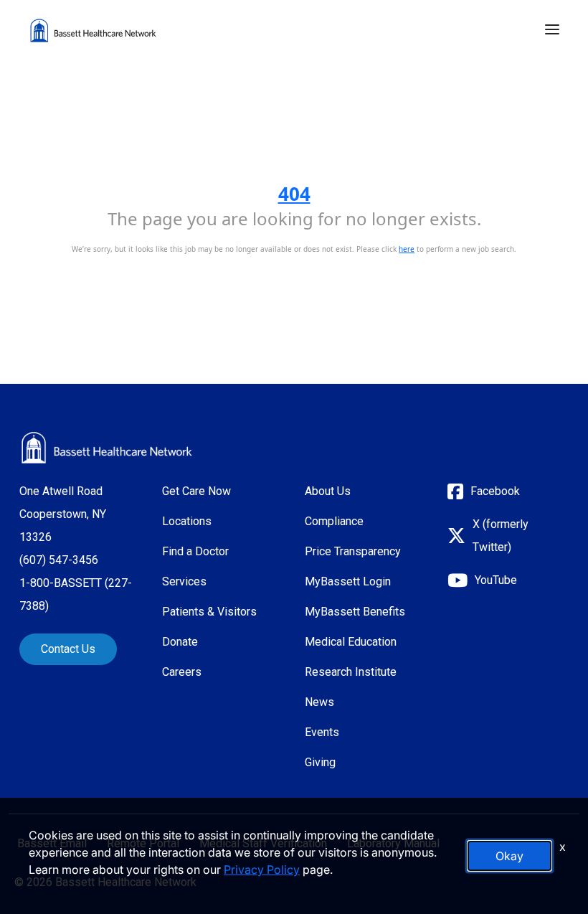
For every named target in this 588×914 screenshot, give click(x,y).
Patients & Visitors (209, 611)
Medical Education (351, 642)
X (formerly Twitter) (500, 535)
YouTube (496, 580)
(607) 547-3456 (58, 560)
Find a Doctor (195, 551)
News (319, 702)
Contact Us (68, 649)
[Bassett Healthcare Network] (106, 448)
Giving (320, 762)
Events (322, 732)
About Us (328, 491)
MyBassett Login (348, 581)
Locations (187, 521)
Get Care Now (196, 491)
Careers (181, 672)
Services (184, 581)
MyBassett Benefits (355, 611)
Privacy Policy (262, 869)
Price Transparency (353, 551)
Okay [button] (509, 856)
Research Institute (351, 672)
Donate (180, 642)
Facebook (495, 491)
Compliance (334, 521)
